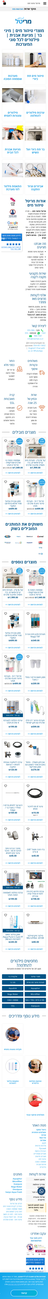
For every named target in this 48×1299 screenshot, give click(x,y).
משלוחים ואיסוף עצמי (35, 1115)
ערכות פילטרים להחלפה (35, 114)
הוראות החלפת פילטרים (35, 1082)
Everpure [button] (35, 1006)
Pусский (42, 1148)
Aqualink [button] (13, 988)
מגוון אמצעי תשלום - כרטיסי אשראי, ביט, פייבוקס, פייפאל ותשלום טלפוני (9, 415)
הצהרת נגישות (40, 1151)
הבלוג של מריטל (16, 1203)
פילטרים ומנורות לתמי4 (12, 114)
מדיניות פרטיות (40, 1145)
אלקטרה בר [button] (12, 976)
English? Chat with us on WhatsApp (36, 349)
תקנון (44, 1143)
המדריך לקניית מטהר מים (12, 1206)
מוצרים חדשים (40, 1156)
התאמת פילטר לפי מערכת (12, 187)
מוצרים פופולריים (40, 1153)
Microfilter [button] (35, 994)
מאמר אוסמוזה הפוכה (14, 1209)
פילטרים (43, 1167)
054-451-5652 (39, 345)
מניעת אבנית (41, 1164)
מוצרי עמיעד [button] (35, 976)
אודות (43, 1135)
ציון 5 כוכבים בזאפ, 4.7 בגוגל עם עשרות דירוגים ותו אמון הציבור (31, 415)
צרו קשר (42, 1137)
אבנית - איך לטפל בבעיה (13, 1217)
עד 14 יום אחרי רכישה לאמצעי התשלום (10, 374)
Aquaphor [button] (35, 988)
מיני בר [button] (12, 982)
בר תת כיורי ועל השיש (35, 150)
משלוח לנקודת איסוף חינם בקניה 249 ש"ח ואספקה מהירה (32, 380)
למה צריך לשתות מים (14, 1211)
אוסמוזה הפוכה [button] (12, 1000)
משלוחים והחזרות (39, 1132)
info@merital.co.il (35, 338)
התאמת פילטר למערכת (13, 1082)
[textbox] (24, 9)
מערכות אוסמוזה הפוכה (13, 77)
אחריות (43, 1140)
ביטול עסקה (41, 1129)
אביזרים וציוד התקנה (35, 187)
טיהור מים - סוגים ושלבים (12, 1219)
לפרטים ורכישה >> (35, 472)
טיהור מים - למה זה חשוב (12, 1214)
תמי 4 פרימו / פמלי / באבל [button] (34, 1000)
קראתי (24, 1293)
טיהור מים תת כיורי (35, 77)
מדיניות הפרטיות (13, 1284)
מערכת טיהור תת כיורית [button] (35, 982)
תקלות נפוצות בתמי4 (12, 1049)
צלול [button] (12, 1006)
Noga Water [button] (12, 994)
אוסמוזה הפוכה (40, 1161)
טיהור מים (42, 1159)
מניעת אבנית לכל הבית (13, 150)
